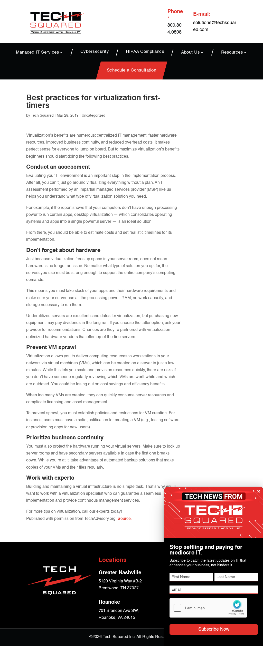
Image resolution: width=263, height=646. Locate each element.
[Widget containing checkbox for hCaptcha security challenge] (208, 608)
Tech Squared (42, 115)
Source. (125, 519)
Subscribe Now (213, 629)
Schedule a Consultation (131, 70)
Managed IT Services (37, 52)
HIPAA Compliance (145, 52)
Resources (232, 52)
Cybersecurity (94, 52)
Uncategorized (93, 115)
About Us (190, 52)
